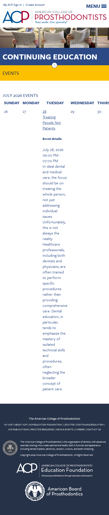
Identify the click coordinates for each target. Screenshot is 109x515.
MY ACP (8, 424)
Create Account (35, 5)
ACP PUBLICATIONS (18, 429)
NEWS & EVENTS (65, 429)
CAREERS (80, 429)
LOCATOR (69, 424)
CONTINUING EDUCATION (90, 424)
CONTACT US (93, 429)
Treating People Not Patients (52, 122)
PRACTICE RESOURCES (42, 429)
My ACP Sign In (12, 5)
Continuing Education (50, 56)
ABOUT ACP (20, 424)
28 (44, 111)
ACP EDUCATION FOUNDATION (45, 424)
